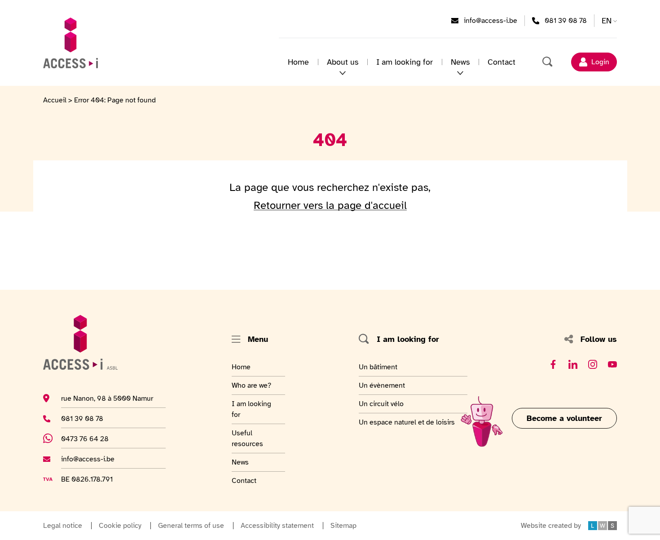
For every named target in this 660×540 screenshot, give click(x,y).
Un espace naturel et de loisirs (407, 422)
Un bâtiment (379, 367)
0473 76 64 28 (90, 438)
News (254, 462)
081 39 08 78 (566, 20)
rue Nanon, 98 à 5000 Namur (107, 398)
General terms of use (191, 525)
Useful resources (254, 438)
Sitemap (343, 525)
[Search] (547, 62)
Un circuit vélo (381, 403)
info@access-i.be (490, 20)
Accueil (54, 100)
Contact (501, 62)
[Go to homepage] (70, 43)
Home (298, 62)
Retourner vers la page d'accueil (330, 205)
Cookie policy (120, 525)
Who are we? (254, 385)
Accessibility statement (277, 525)
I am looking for (404, 62)
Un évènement (382, 385)
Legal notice (62, 525)
